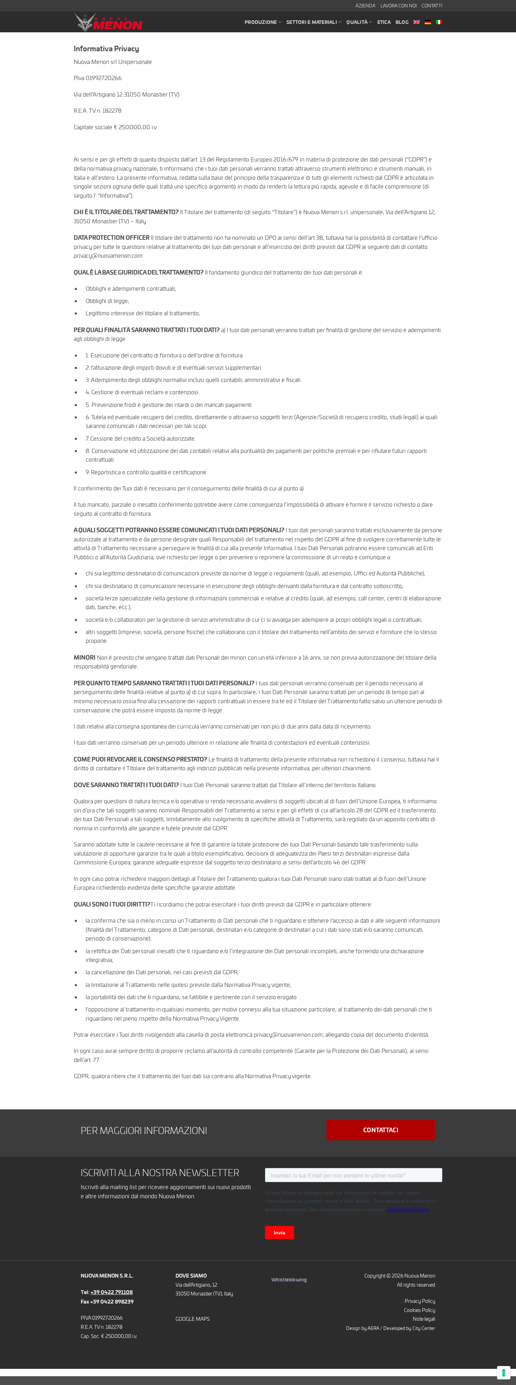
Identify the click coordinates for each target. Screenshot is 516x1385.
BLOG (402, 22)
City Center (423, 1328)
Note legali (424, 1318)
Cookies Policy (419, 1309)
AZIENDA (366, 5)
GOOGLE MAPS (193, 1318)
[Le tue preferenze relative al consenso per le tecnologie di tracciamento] (503, 1372)
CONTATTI (432, 5)
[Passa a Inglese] (417, 22)
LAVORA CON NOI (399, 5)
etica (384, 22)
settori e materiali (311, 22)
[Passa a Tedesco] (428, 22)
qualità (357, 22)
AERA (373, 1328)
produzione (261, 22)
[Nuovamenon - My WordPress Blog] (112, 22)
